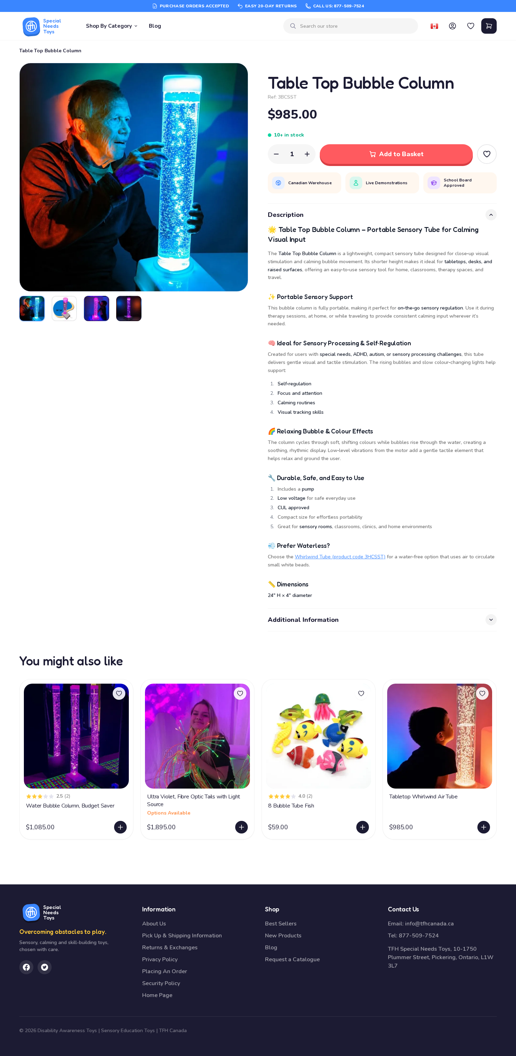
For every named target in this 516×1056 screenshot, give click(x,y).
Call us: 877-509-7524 (338, 6)
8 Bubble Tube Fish (291, 806)
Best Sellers (281, 924)
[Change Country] (434, 26)
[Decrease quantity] (276, 154)
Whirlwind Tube (313, 556)
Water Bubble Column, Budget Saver (70, 806)
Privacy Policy (160, 959)
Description (286, 215)
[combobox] (356, 26)
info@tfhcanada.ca (429, 924)
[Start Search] (293, 26)
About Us (154, 924)
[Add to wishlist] (119, 693)
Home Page (157, 995)
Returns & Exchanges (170, 947)
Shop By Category (109, 25)
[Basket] (489, 26)
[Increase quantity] (307, 154)
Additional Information (303, 620)
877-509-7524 (419, 935)
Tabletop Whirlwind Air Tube (423, 797)
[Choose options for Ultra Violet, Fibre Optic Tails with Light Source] (241, 827)
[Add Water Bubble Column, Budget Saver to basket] (120, 827)
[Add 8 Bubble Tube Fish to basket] (362, 827)
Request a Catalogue (292, 959)
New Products (283, 935)
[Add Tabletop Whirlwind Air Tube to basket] (483, 827)
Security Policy (161, 983)
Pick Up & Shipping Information (182, 935)
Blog (155, 25)
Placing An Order (164, 971)
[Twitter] (45, 967)
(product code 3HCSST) (358, 556)
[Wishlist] (470, 26)
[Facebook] (26, 967)
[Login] (452, 26)
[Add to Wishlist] (487, 154)
